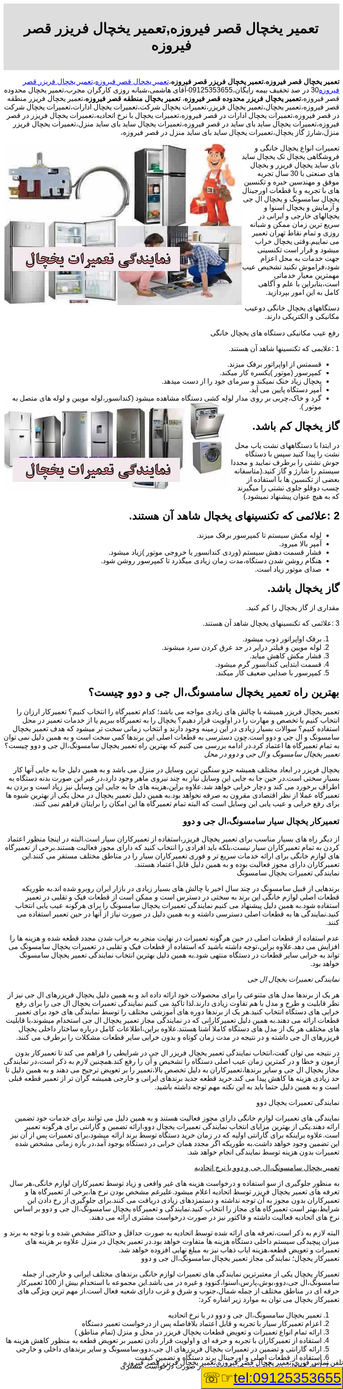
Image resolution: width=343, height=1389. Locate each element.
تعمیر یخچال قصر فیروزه (132, 81)
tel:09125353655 (287, 1378)
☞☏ (272, 1378)
